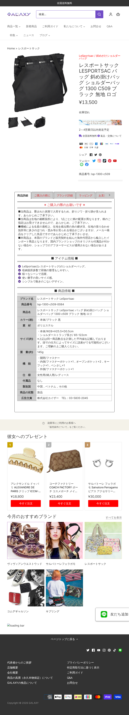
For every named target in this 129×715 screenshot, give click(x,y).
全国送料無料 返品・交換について (102, 135)
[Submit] (99, 14)
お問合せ (72, 682)
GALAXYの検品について (22, 682)
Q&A (70, 677)
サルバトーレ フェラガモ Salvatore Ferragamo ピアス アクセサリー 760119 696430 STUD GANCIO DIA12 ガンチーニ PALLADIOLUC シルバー (103, 487)
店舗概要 (12, 667)
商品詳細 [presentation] (22, 195)
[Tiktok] (114, 650)
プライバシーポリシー (80, 662)
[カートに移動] (118, 14)
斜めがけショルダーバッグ (99, 57)
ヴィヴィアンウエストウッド (24, 563)
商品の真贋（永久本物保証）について (30, 677)
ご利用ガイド (75, 672)
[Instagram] (104, 650)
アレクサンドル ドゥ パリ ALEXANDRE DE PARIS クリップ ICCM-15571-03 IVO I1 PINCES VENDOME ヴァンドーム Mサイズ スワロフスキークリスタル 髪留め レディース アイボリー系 (26, 487)
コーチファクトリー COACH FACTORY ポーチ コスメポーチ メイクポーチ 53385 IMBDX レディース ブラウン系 (64, 487)
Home (11, 48)
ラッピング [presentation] (85, 195)
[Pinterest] (109, 650)
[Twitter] (88, 650)
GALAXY (34, 702)
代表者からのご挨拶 (19, 662)
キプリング (52, 611)
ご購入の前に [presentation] (42, 195)
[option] (13, 123)
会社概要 (12, 672)
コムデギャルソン (18, 611)
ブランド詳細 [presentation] (65, 195)
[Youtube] (98, 650)
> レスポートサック (28, 48)
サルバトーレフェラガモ (60, 563)
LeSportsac (86, 55)
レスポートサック (95, 563)
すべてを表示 (114, 517)
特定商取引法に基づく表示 (83, 667)
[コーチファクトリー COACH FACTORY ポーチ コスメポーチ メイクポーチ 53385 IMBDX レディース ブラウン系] (64, 460)
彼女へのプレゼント (27, 436)
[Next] (109, 195)
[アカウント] (110, 14)
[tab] (22, 195)
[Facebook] (93, 650)
